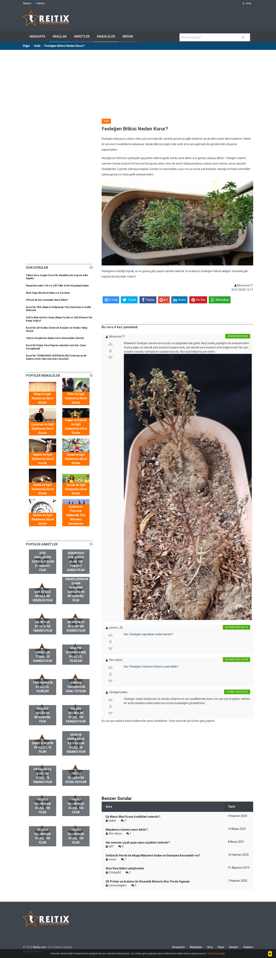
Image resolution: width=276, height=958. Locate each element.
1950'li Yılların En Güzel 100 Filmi (76, 836)
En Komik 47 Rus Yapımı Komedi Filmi (75, 626)
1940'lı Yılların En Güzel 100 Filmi (76, 806)
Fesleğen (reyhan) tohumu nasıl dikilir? (154, 666)
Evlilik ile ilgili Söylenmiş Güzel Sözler (43, 489)
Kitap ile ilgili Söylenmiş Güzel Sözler (43, 398)
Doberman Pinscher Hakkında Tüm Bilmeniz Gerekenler (76, 515)
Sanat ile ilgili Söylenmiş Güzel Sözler (76, 459)
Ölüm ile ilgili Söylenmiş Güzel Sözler (76, 398)
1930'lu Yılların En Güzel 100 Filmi (42, 806)
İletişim (27, 3)
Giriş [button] (248, 3)
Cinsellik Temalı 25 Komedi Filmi (42, 656)
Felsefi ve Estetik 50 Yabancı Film (42, 626)
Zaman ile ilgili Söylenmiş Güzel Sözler (43, 519)
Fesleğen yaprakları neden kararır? (151, 634)
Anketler (82, 36)
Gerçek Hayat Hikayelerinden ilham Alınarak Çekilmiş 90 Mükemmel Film (76, 587)
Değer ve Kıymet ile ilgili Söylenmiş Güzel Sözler (76, 426)
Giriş (210, 947)
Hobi (106, 121)
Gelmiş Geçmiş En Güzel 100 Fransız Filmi (76, 715)
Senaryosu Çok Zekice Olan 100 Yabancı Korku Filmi (76, 561)
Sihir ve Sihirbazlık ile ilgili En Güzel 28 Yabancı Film (75, 743)
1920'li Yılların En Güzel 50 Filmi (75, 778)
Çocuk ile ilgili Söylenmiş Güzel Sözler (76, 489)
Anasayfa (37, 36)
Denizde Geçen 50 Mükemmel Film (42, 715)
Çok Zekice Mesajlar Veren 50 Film (43, 596)
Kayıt (221, 947)
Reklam (40, 3)
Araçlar (60, 36)
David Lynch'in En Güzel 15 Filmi (42, 747)
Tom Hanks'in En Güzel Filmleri (43, 687)
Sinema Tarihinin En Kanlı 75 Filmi (76, 687)
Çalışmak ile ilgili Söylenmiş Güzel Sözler (42, 428)
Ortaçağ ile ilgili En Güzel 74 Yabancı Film (42, 776)
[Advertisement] (138, 80)
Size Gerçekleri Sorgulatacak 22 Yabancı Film (43, 561)
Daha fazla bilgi (216, 953)
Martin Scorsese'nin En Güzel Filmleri (76, 654)
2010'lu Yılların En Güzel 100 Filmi (42, 836)
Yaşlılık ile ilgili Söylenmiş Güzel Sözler (43, 459)
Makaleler (106, 36)
